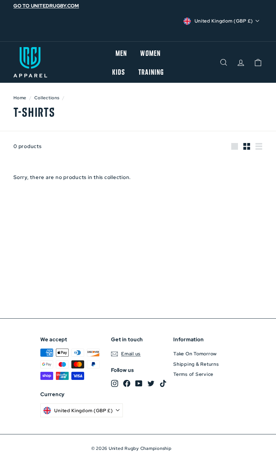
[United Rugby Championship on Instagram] (114, 383)
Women (150, 52)
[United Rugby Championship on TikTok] (163, 383)
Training (151, 71)
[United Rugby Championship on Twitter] (150, 383)
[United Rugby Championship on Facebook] (126, 383)
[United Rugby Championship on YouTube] (138, 383)
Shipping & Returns (196, 364)
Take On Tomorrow (195, 354)
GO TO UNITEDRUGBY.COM (46, 6)
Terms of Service (193, 374)
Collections (46, 98)
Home (19, 98)
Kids (118, 71)
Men (121, 52)
